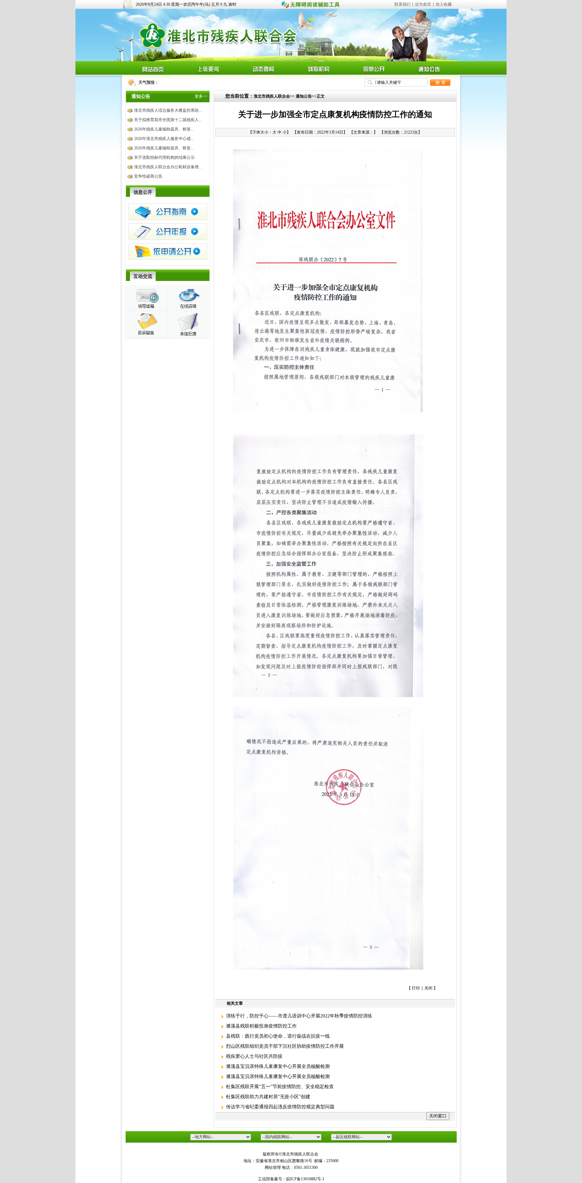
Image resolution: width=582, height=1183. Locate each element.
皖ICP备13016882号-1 (305, 1179)
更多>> (201, 96)
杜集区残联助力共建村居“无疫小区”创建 (267, 1096)
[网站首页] (153, 73)
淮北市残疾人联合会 (272, 96)
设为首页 (423, 4)
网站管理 (273, 1167)
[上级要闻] (208, 73)
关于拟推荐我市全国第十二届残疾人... (168, 119)
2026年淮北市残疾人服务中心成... (164, 138)
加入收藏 (443, 4)
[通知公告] (429, 73)
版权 (267, 1154)
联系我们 (402, 4)
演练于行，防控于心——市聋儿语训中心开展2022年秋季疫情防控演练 (298, 1015)
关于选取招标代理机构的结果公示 (164, 157)
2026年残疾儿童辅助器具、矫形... (164, 129)
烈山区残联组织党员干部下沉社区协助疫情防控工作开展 (284, 1046)
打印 (416, 988)
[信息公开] (374, 73)
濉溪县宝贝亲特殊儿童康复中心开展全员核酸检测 (277, 1066)
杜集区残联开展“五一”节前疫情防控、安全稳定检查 (279, 1086)
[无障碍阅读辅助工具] (311, 7)
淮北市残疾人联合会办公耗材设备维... (168, 167)
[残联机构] (318, 73)
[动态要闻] (263, 73)
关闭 (428, 988)
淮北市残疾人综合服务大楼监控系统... (168, 110)
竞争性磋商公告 (148, 176)
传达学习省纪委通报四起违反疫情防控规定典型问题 (279, 1106)
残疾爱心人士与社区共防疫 (254, 1056)
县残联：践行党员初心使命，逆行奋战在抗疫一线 (277, 1036)
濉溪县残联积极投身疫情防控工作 (261, 1026)
